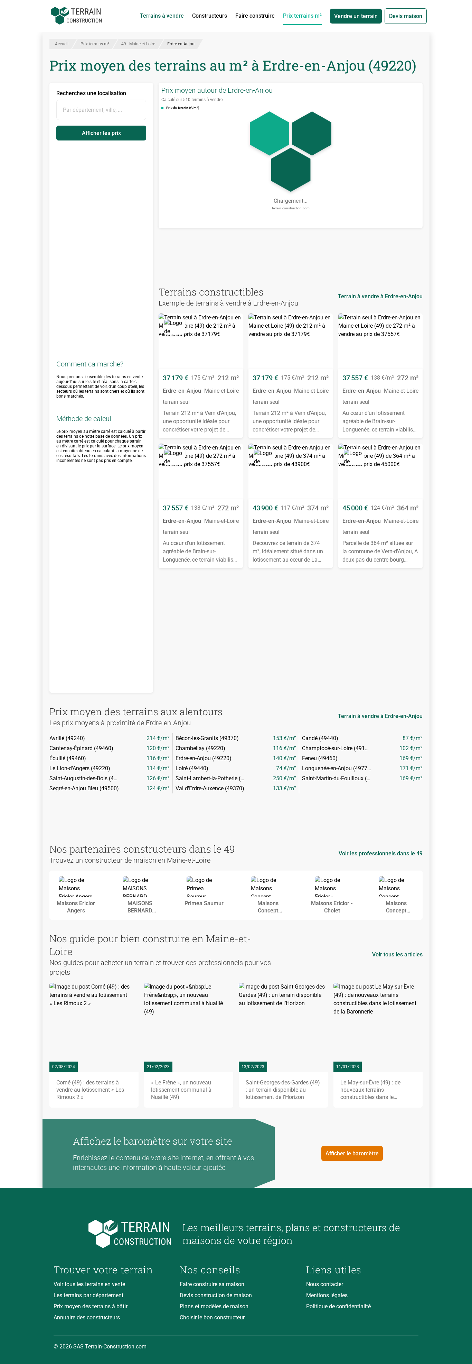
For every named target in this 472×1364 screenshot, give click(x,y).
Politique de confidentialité (338, 1306)
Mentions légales (327, 1295)
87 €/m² (413, 738)
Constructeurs (209, 15)
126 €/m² (158, 778)
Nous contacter (324, 1284)
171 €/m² (411, 768)
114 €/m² (158, 768)
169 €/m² (411, 758)
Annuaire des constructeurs (87, 1317)
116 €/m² (284, 748)
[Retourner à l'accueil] (112, 1234)
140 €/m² (284, 758)
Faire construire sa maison (212, 1284)
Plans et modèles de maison (214, 1306)
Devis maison (405, 16)
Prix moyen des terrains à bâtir (91, 1306)
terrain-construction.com (291, 208)
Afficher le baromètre (352, 1153)
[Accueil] (76, 16)
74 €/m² (286, 768)
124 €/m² (158, 788)
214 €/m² (158, 738)
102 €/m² (411, 748)
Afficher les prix (101, 133)
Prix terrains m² (302, 15)
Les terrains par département (88, 1295)
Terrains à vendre (162, 15)
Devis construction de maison (216, 1295)
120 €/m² (158, 748)
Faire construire (255, 15)
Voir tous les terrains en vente (89, 1284)
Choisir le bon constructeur (212, 1317)
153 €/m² (284, 738)
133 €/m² (284, 788)
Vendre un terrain (356, 16)
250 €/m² (284, 778)
